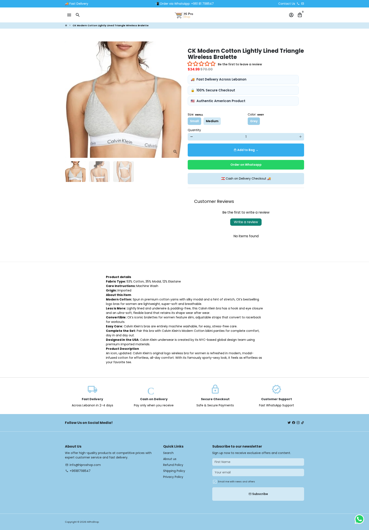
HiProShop (93, 522)
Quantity (194, 130)
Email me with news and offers (236, 481)
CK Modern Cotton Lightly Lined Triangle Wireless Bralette (111, 25)
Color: (256, 114)
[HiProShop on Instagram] (298, 422)
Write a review (246, 222)
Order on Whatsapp (246, 165)
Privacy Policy (173, 477)
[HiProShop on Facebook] (293, 422)
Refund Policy (173, 465)
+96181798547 (78, 471)
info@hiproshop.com (83, 465)
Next (176, 99)
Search (168, 453)
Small (194, 121)
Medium (212, 121)
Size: (195, 114)
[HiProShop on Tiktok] (302, 422)
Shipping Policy (174, 471)
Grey (254, 121)
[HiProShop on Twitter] (289, 422)
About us (169, 459)
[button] (202, 64)
